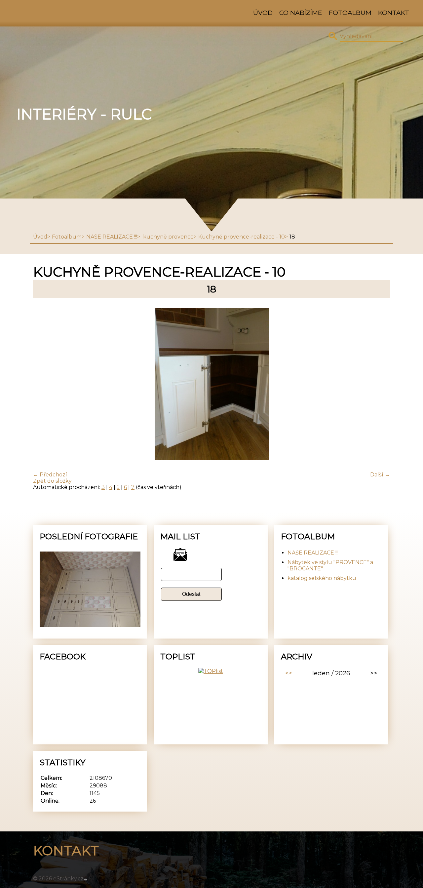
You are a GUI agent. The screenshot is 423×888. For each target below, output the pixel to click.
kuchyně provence (168, 237)
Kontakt (393, 13)
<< (288, 673)
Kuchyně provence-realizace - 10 (241, 237)
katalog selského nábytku (322, 578)
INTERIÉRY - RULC (84, 114)
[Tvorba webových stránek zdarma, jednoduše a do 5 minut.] (86, 879)
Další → (380, 474)
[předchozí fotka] (43, 385)
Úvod (263, 13)
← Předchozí (50, 474)
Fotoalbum (350, 13)
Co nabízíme (300, 13)
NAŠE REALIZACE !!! (111, 237)
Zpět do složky (52, 481)
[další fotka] (379, 385)
